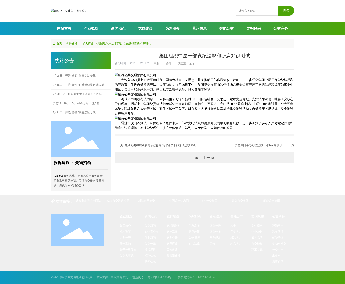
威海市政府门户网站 (88, 200)
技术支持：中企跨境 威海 (112, 277)
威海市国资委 (146, 200)
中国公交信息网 (179, 200)
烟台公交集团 (271, 200)
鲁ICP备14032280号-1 (161, 277)
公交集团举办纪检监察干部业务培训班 (258, 145)
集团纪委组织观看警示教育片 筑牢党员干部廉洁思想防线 (160, 145)
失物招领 (83, 162)
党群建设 (71, 43)
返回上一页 (204, 157)
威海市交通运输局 (118, 200)
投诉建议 (62, 162)
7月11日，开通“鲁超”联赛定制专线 (74, 108)
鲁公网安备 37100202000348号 (196, 277)
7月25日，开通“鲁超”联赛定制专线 (74, 71)
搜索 (286, 10)
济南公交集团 (209, 200)
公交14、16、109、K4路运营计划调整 (76, 99)
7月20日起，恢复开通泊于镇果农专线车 (77, 90)
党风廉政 (88, 43)
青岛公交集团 (240, 200)
